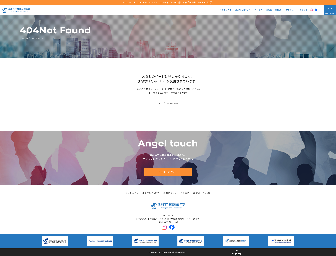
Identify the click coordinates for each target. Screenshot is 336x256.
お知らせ (303, 10)
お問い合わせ (330, 13)
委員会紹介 (291, 10)
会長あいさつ (225, 10)
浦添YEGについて (243, 10)
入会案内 (258, 10)
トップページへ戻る (168, 103)
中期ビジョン (170, 193)
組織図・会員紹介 (274, 10)
